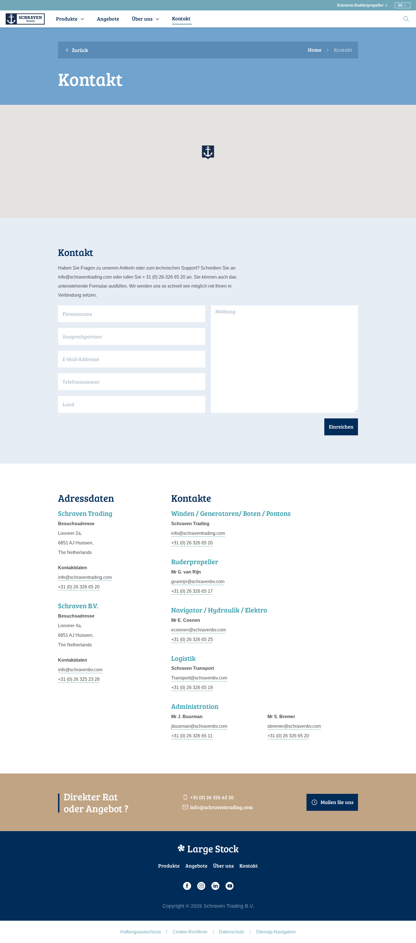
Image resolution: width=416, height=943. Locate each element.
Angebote (196, 865)
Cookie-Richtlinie (190, 931)
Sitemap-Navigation (276, 931)
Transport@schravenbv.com (199, 677)
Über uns (223, 865)
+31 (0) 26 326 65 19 (192, 687)
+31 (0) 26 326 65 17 (192, 591)
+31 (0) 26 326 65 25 (192, 639)
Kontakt (248, 865)
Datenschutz (231, 931)
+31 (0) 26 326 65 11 (192, 735)
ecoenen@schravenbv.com (198, 629)
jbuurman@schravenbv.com (199, 726)
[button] (208, 152)
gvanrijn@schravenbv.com (197, 581)
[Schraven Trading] (25, 19)
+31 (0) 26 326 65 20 (79, 587)
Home (314, 50)
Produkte (169, 865)
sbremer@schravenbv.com (294, 726)
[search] (406, 19)
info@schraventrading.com (85, 577)
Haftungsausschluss (140, 931)
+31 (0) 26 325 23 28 (79, 679)
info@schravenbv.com (80, 669)
